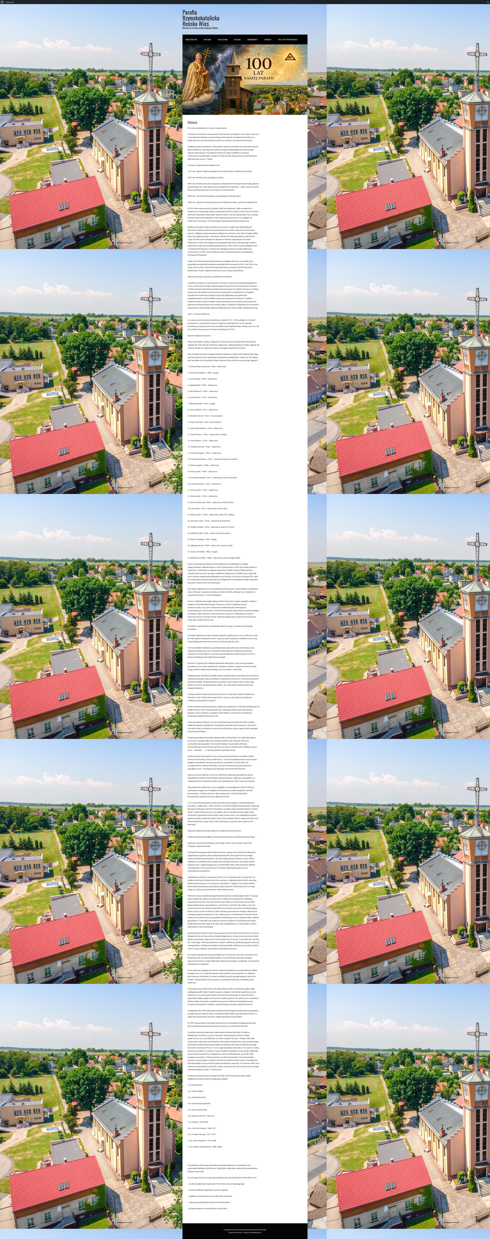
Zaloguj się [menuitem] (9, 2)
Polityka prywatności (288, 39)
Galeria (237, 39)
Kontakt (268, 39)
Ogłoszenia (223, 39)
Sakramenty (252, 39)
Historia (207, 39)
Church (231, 1232)
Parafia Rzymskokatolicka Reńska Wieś (200, 18)
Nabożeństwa (191, 39)
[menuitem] (2, 2)
